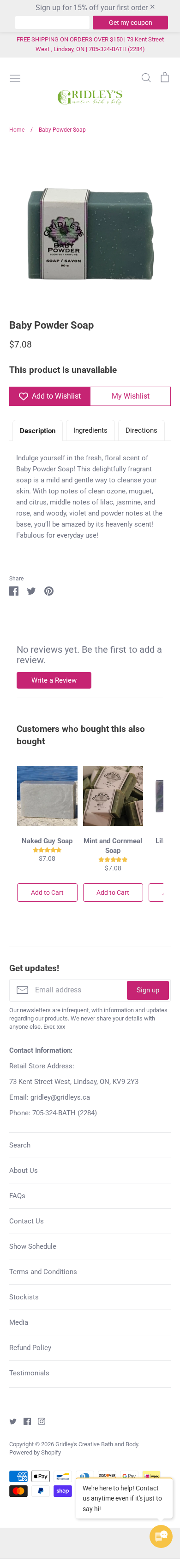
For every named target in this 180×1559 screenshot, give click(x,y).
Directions (141, 430)
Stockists (24, 1297)
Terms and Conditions (43, 1272)
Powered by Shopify (35, 1452)
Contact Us (26, 1221)
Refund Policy (30, 1348)
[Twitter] (9, 1421)
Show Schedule (32, 1246)
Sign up (148, 990)
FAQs (17, 1196)
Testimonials (29, 1373)
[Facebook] (24, 1421)
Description (37, 431)
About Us (23, 1170)
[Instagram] (38, 1421)
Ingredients (90, 430)
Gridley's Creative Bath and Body (96, 1444)
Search (19, 1145)
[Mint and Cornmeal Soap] (113, 796)
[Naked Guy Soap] (47, 796)
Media (18, 1322)
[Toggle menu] (15, 77)
